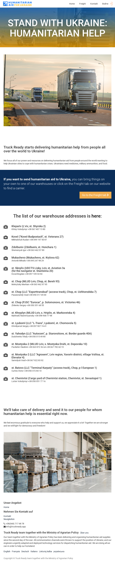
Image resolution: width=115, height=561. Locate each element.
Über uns (84, 533)
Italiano (34, 551)
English (7, 551)
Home (6, 507)
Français (16, 551)
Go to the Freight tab (94, 195)
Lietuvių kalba (45, 551)
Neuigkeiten (9, 519)
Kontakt (7, 516)
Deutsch (25, 551)
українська (58, 551)
